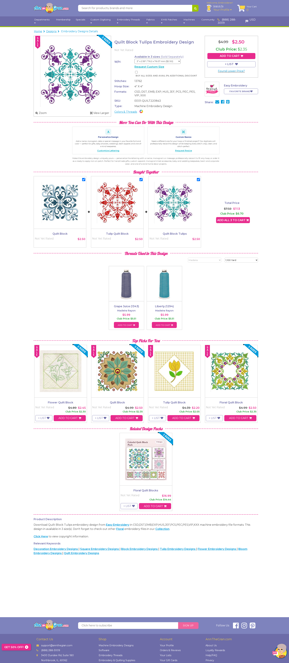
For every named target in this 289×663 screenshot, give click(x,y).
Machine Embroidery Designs (116, 645)
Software (104, 650)
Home (38, 31)
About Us (211, 645)
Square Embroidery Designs (100, 549)
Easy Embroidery (117, 524)
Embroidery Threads (110, 655)
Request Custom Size (149, 66)
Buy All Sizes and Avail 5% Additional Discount (166, 75)
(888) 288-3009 (227, 21)
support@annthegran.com (56, 645)
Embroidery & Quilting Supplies (117, 660)
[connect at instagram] (244, 627)
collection (162, 529)
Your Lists (165, 655)
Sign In (218, 6)
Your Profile (221, 9)
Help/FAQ (211, 655)
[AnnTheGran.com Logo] (51, 8)
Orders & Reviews (170, 650)
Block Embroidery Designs (139, 549)
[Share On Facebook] (222, 102)
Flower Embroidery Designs (217, 549)
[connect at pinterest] (252, 627)
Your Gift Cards (168, 660)
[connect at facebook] (236, 627)
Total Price (231, 203)
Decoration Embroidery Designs (56, 549)
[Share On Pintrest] (228, 102)
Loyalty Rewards (215, 650)
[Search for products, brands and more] (195, 8)
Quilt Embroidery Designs (81, 553)
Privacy (210, 660)
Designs (51, 31)
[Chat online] (279, 652)
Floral (120, 529)
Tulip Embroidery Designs (178, 549)
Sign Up (188, 625)
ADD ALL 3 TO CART (231, 220)
